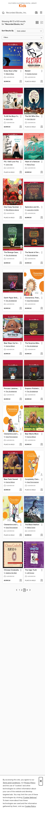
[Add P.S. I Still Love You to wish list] (20, 172)
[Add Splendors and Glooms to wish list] (41, 217)
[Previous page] (16, 590)
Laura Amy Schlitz (33, 210)
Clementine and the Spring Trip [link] (12, 525)
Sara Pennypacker (33, 301)
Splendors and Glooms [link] (33, 207)
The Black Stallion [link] (32, 525)
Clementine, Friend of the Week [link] (33, 298)
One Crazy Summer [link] (11, 207)
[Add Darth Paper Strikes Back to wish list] (20, 308)
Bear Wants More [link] (31, 434)
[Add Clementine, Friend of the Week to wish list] (41, 308)
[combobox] (17, 13)
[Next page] (29, 590)
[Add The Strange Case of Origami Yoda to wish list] (20, 263)
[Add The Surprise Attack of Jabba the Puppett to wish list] (41, 353)
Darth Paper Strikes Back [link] (12, 298)
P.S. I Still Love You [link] (11, 162)
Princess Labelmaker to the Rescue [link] (12, 389)
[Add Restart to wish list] (41, 81)
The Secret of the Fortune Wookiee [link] (33, 252)
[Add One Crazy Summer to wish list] (20, 217)
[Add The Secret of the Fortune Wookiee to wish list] (41, 263)
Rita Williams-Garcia (12, 210)
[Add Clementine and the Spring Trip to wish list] (20, 535)
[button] (37, 23)
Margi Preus (31, 165)
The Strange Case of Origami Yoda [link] (12, 252)
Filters (6, 37)
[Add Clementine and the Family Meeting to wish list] (20, 444)
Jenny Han (9, 119)
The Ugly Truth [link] (31, 570)
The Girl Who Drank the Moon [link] (33, 116)
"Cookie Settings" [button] (30, 797)
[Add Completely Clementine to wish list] (41, 489)
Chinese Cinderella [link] (11, 570)
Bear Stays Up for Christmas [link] (12, 343)
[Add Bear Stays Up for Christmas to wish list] (20, 353)
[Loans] (36, 13)
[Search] (3, 13)
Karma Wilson (10, 346)
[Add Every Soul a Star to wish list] (20, 81)
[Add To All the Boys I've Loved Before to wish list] (20, 126)
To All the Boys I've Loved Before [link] (12, 116)
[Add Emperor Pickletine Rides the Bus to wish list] (41, 399)
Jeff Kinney (30, 573)
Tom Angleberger (11, 255)
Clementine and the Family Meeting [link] (12, 434)
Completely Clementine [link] (33, 479)
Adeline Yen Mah (11, 573)
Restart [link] (27, 71)
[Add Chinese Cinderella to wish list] (20, 580)
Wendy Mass (10, 74)
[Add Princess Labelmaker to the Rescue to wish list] (20, 399)
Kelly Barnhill (31, 119)
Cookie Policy (30, 806)
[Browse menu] (41, 12)
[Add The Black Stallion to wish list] (41, 535)
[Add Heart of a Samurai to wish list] (41, 172)
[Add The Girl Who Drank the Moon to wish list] (41, 126)
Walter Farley (31, 528)
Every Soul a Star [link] (10, 71)
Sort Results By (8, 31)
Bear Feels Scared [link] (11, 479)
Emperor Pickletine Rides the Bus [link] (33, 389)
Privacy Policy (29, 783)
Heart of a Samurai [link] (32, 162)
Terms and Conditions (11, 783)
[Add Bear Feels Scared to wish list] (20, 489)
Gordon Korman (32, 74)
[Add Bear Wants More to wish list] (41, 444)
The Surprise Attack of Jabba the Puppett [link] (33, 343)
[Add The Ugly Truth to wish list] (41, 580)
